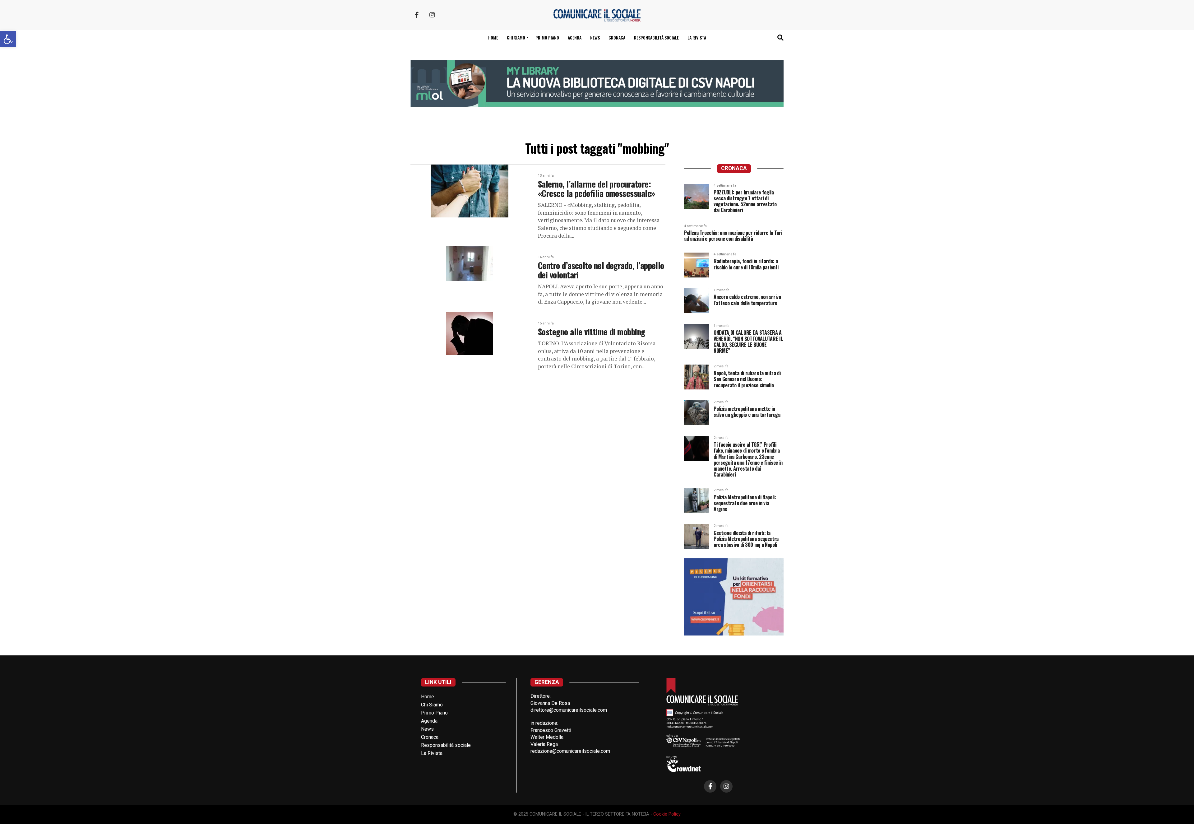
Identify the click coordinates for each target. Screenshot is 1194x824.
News (595, 37)
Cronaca (617, 37)
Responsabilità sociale (656, 37)
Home (493, 37)
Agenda (574, 37)
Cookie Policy (667, 814)
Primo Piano (547, 37)
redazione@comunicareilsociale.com (570, 751)
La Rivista (696, 37)
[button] (8, 39)
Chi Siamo (432, 705)
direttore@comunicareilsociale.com (568, 710)
